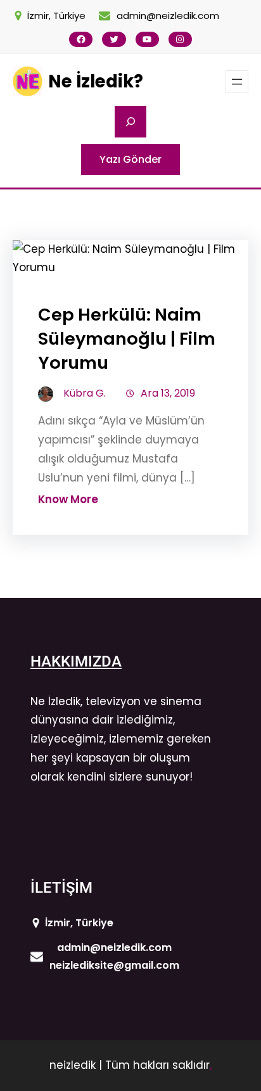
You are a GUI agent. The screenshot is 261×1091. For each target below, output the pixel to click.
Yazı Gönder (130, 159)
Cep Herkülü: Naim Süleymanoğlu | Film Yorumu (126, 338)
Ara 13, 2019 (168, 393)
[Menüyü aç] (237, 81)
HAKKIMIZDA (76, 661)
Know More (68, 499)
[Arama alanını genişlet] (130, 121)
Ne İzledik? (95, 81)
